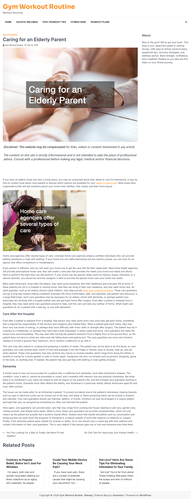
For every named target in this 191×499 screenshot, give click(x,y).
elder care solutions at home (98, 290)
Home (8, 22)
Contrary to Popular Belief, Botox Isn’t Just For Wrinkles (23, 463)
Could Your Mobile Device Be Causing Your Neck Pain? (70, 463)
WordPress (145, 495)
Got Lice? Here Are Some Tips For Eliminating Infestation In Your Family (116, 463)
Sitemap (88, 495)
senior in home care (106, 183)
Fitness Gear (78, 22)
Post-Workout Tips (54, 22)
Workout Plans (100, 22)
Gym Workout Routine (39, 6)
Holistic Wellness (27, 22)
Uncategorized (10, 35)
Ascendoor (118, 495)
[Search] (186, 22)
